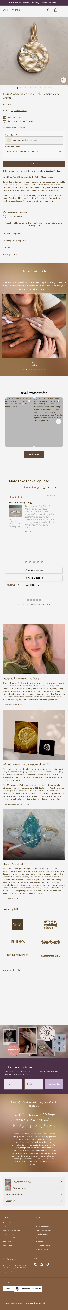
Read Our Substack (43, 1226)
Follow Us (34, 454)
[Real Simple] (17, 955)
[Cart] (55, 10)
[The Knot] (50, 941)
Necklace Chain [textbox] (13, 147)
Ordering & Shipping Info (14, 240)
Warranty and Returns (11, 1230)
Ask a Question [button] (35, 577)
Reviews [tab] (11, 584)
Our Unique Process (12, 898)
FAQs (4, 1226)
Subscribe (54, 1084)
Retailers (39, 1242)
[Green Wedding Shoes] (50, 924)
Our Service (8, 248)
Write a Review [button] (35, 570)
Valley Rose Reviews (43, 1230)
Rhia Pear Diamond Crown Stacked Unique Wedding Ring (14, 523)
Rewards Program (42, 1249)
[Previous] (9, 421)
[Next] (58, 421)
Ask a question (10, 254)
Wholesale (7, 1242)
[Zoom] (63, 80)
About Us (39, 1223)
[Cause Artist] (50, 955)
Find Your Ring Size (11, 234)
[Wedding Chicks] (17, 924)
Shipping (6, 127)
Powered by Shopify (36, 1303)
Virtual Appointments (44, 1234)
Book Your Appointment (13, 704)
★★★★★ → (16, 111)
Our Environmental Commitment (17, 804)
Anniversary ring (20, 502)
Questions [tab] (30, 584)
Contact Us (7, 1223)
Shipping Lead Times (11, 1238)
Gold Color (11, 135)
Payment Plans (8, 1234)
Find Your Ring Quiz (43, 1245)
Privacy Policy (8, 1245)
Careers (39, 1238)
